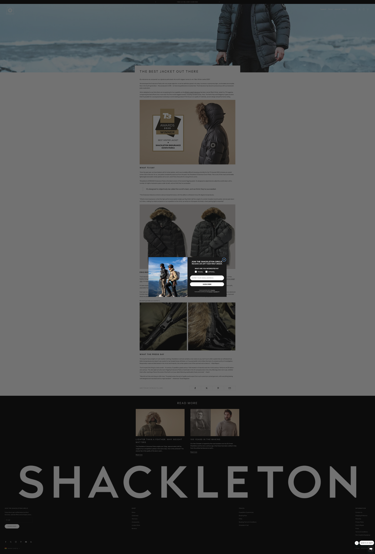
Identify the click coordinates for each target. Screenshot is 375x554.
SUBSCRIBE (207, 284)
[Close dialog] (224, 259)
